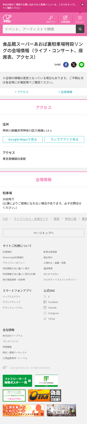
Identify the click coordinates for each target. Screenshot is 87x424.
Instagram (53, 313)
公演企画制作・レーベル (15, 358)
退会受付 (48, 257)
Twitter (74, 64)
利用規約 (7, 251)
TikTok (51, 318)
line (81, 64)
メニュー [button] (79, 21)
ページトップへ (43, 233)
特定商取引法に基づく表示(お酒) (19, 274)
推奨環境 (48, 268)
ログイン (50, 21)
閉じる (82, 4)
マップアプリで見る (64, 139)
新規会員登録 (50, 251)
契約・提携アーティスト (15, 352)
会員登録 (65, 21)
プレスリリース (10, 341)
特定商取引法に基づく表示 (16, 268)
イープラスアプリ (11, 296)
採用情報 (7, 346)
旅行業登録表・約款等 (14, 279)
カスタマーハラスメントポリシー (60, 279)
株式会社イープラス (13, 335)
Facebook (53, 302)
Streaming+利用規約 (13, 257)
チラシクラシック (12, 302)
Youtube (52, 307)
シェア (66, 64)
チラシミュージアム (13, 307)
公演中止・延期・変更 (55, 262)
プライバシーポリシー (14, 262)
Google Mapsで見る (22, 139)
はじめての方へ (51, 274)
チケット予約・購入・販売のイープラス (7, 18)
